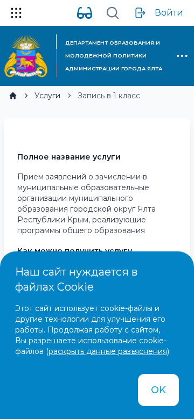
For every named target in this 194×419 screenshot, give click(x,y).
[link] (13, 95)
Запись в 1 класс (109, 95)
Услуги (47, 95)
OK (158, 390)
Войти (169, 13)
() (107, 351)
